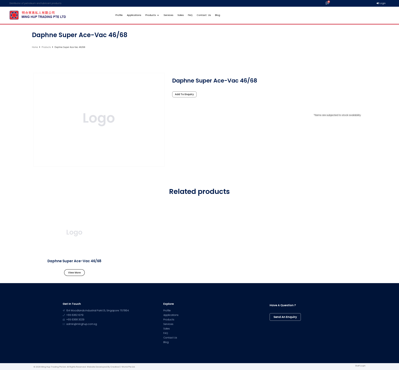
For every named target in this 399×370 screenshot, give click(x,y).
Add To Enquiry (184, 94)
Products (46, 47)
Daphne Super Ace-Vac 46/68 (74, 261)
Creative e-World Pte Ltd (122, 366)
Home (35, 47)
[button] (74, 272)
